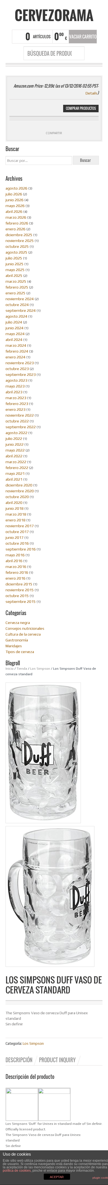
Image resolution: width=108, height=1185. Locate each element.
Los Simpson (40, 669)
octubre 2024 (17, 304)
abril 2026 (14, 211)
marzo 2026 (16, 217)
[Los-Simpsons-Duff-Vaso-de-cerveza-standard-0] (43, 752)
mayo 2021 (15, 473)
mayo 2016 (15, 555)
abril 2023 (14, 392)
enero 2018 (15, 520)
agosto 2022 (16, 432)
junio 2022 (15, 444)
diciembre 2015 (19, 584)
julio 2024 (14, 322)
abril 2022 (14, 456)
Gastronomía (17, 640)
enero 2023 (15, 409)
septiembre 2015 (21, 601)
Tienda (22, 669)
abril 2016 (14, 561)
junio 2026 (15, 200)
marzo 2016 (16, 566)
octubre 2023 (17, 368)
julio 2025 (14, 258)
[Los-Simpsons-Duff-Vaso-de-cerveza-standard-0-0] (51, 897)
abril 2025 (14, 275)
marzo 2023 (16, 398)
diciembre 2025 (19, 235)
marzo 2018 (16, 514)
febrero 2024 (17, 351)
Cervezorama (54, 15)
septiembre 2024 (21, 310)
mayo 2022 (15, 450)
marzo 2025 (16, 281)
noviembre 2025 (20, 240)
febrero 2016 (17, 572)
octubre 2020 (17, 497)
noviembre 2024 (20, 299)
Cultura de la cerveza (23, 634)
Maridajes (14, 646)
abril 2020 (14, 502)
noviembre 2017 (20, 526)
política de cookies (17, 1171)
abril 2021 (14, 479)
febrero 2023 (17, 403)
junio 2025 (15, 264)
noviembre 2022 (20, 415)
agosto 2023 (16, 380)
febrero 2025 (17, 287)
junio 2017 (15, 537)
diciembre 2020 (19, 485)
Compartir (54, 133)
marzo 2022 (16, 462)
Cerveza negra (18, 622)
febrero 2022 (17, 467)
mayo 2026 (15, 205)
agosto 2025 (16, 252)
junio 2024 (15, 328)
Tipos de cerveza (20, 651)
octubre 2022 (17, 421)
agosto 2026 (16, 188)
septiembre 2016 (21, 549)
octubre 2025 (17, 246)
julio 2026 (14, 194)
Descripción (19, 1060)
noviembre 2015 (20, 590)
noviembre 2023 (20, 363)
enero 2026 (15, 229)
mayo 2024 (15, 334)
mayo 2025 (15, 269)
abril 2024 (14, 339)
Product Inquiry (57, 1060)
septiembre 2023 (21, 374)
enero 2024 (15, 357)
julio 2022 (14, 438)
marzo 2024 (16, 345)
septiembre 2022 (21, 427)
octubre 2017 (17, 531)
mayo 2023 (15, 386)
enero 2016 (15, 578)
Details (91, 93)
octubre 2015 (17, 595)
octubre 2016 (17, 543)
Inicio (10, 669)
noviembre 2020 (20, 491)
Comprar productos (81, 108)
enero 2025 (15, 293)
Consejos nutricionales (25, 628)
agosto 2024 (16, 316)
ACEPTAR (57, 1177)
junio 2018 (15, 508)
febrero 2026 (17, 223)
